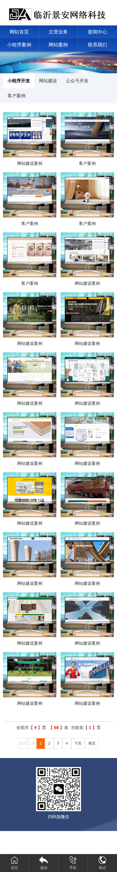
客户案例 (17, 95)
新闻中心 (97, 31)
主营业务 (58, 31)
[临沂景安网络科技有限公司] (58, 12)
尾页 (91, 743)
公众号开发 (77, 80)
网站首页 (19, 31)
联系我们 (97, 44)
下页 (78, 743)
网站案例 (58, 44)
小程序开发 (19, 80)
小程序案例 (19, 44)
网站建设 (48, 80)
